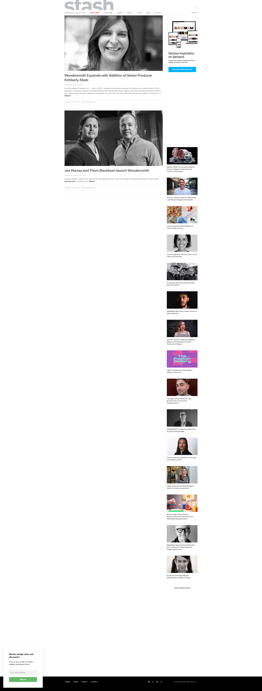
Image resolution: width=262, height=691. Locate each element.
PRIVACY (85, 682)
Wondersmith (90, 102)
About (130, 13)
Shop (139, 13)
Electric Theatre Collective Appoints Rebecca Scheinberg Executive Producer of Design (181, 342)
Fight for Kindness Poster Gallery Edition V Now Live (179, 371)
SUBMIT (67, 682)
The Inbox (76, 102)
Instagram (149, 682)
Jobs (148, 13)
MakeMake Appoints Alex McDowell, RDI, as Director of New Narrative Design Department (181, 547)
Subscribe (107, 13)
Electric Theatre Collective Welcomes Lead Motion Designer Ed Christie (181, 199)
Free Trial (94, 13)
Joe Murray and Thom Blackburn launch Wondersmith (106, 170)
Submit (120, 13)
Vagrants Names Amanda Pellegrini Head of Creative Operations (180, 487)
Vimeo (157, 682)
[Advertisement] (113, 210)
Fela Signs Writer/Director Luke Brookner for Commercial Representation (179, 401)
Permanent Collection (75, 13)
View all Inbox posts (182, 588)
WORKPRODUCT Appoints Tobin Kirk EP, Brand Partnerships (181, 430)
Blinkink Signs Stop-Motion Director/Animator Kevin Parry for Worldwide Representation (180, 516)
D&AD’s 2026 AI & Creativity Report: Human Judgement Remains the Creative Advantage (181, 169)
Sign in (194, 13)
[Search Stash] (196, 7)
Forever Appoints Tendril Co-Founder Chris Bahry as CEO (181, 458)
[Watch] (67, 96)
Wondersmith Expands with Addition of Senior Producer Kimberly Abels (108, 77)
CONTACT (94, 682)
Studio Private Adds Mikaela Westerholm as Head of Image (178, 576)
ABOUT (76, 682)
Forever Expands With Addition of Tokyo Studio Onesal (180, 227)
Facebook (161, 682)
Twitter (153, 682)
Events (157, 13)
